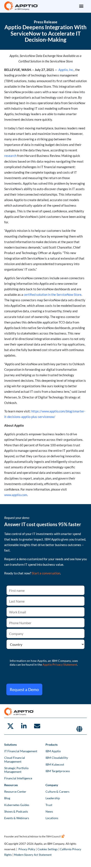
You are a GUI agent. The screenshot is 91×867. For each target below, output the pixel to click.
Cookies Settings (47, 849)
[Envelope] (37, 726)
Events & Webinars (16, 818)
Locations (52, 818)
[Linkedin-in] (24, 726)
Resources (11, 785)
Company (52, 785)
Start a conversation (46, 573)
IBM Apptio (53, 751)
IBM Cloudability (57, 757)
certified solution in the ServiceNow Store (52, 294)
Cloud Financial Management (14, 759)
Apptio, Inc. (66, 70)
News (49, 811)
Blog (7, 798)
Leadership (53, 798)
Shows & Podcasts (16, 811)
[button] (81, 5)
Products (52, 744)
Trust (49, 805)
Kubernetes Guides (16, 805)
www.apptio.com (15, 495)
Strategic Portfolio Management (16, 769)
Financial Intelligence (18, 778)
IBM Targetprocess (58, 771)
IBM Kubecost (55, 764)
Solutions (10, 744)
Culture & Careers (57, 791)
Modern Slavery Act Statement (33, 854)
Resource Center (15, 791)
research (10, 156)
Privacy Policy (26, 849)
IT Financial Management (20, 751)
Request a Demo (24, 689)
